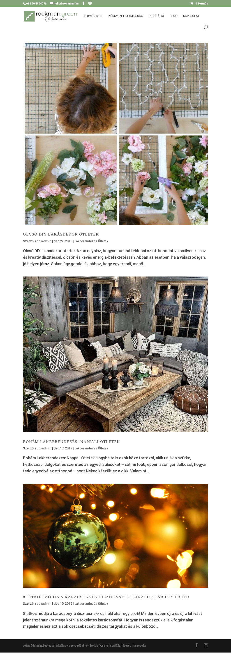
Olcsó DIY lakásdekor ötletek (61, 234)
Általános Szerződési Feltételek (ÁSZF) (82, 645)
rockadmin (43, 241)
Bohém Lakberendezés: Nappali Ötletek (71, 442)
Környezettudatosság (126, 16)
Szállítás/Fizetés (120, 645)
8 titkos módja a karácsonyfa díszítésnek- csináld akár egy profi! (106, 597)
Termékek (91, 16)
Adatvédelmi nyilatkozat (39, 645)
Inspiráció (156, 16)
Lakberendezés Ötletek (91, 241)
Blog (173, 16)
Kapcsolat (191, 16)
